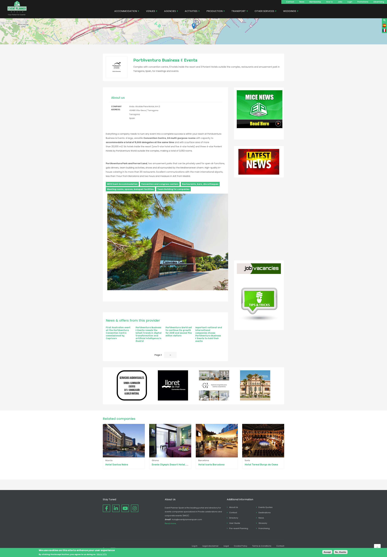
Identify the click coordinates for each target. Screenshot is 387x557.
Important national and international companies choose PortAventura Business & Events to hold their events (208, 334)
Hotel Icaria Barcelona (211, 464)
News (301, 1)
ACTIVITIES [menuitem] (189, 11)
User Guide (234, 523)
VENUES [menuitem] (149, 11)
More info (102, 554)
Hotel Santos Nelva (116, 464)
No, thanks (340, 552)
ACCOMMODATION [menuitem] (124, 11)
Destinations (265, 512)
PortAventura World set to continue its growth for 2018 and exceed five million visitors (179, 331)
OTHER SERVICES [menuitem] (263, 11)
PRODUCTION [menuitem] (213, 11)
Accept (327, 552)
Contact (290, 1)
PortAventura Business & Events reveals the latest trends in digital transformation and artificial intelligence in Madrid (148, 334)
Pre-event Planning (238, 528)
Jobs (340, 1)
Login (349, 1)
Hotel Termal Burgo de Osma (261, 464)
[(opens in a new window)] (132, 399)
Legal (226, 545)
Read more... (171, 523)
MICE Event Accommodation (122, 184)
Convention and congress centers (159, 184)
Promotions (362, 1)
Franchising (264, 528)
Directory (233, 517)
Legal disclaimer (210, 545)
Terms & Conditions (261, 545)
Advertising (378, 1)
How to (329, 1)
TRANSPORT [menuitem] (237, 11)
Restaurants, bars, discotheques (200, 184)
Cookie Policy (240, 545)
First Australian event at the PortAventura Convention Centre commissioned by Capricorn (118, 333)
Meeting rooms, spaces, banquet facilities (130, 189)
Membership (315, 1)
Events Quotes (266, 507)
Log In (194, 545)
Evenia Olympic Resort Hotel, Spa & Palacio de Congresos (185, 464)
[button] (193, 26)
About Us (233, 507)
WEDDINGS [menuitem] (288, 11)
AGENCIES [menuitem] (169, 11)
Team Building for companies (173, 189)
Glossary (263, 523)
